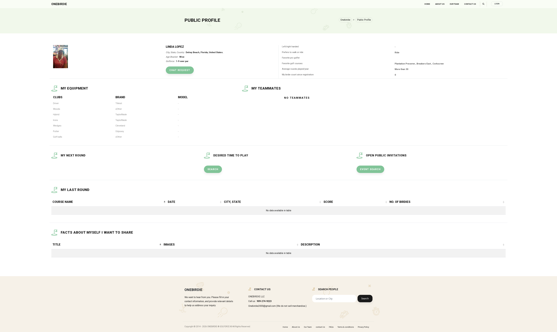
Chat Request (179, 70)
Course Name (63, 202)
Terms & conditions (346, 327)
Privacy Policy (363, 327)
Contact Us (470, 4)
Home (427, 4)
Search (365, 298)
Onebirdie (59, 4)
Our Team (454, 4)
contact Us (320, 327)
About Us (439, 4)
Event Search (370, 169)
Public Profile (364, 19)
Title (56, 244)
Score (328, 202)
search (213, 169)
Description (310, 244)
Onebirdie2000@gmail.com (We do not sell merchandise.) (277, 306)
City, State (232, 202)
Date (171, 202)
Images (169, 244)
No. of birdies (399, 202)
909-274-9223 (264, 301)
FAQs (331, 327)
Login (496, 4)
